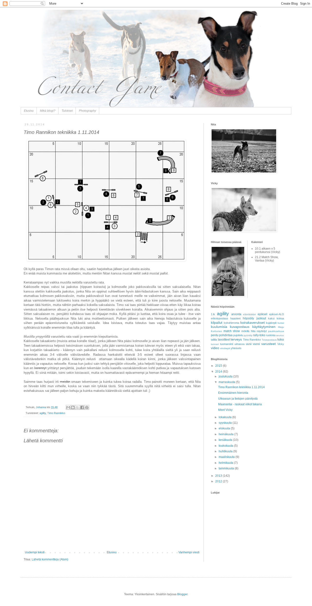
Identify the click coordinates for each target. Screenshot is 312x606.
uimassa (239, 344)
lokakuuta (225, 417)
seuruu (280, 335)
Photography (87, 110)
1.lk (213, 314)
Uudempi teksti (35, 552)
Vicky (280, 344)
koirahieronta (231, 322)
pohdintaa (226, 335)
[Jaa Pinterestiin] (86, 407)
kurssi (281, 323)
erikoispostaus (219, 318)
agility (42, 413)
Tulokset (67, 110)
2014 (219, 371)
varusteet (268, 344)
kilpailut (216, 322)
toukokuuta (226, 445)
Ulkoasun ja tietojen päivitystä (238, 398)
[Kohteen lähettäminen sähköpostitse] (68, 407)
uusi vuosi (253, 344)
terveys (236, 339)
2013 (219, 475)
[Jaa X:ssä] (77, 407)
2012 (219, 481)
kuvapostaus (239, 327)
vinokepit (225, 348)
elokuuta (225, 428)
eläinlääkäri (249, 314)
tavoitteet (224, 339)
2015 (219, 365)
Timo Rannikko (56, 413)
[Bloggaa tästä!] (72, 407)
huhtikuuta (226, 451)
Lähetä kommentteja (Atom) (50, 559)
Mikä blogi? (47, 110)
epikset (262, 314)
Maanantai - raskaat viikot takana (240, 404)
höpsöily (248, 318)
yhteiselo (236, 348)
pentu (214, 335)
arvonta (236, 314)
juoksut (261, 318)
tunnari (215, 344)
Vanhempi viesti (188, 552)
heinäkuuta (226, 434)
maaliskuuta (227, 457)
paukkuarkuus (276, 331)
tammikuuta (227, 468)
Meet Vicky (225, 410)
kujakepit (271, 322)
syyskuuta (226, 422)
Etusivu (29, 110)
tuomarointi (226, 344)
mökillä (245, 331)
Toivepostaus (269, 339)
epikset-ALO (276, 314)
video (215, 348)
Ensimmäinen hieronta (233, 392)
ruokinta (270, 335)
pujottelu (238, 335)
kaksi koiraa (276, 318)
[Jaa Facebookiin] (82, 407)
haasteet (235, 318)
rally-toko (259, 335)
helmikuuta (226, 463)
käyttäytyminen (263, 327)
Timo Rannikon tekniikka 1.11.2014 (241, 387)
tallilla (214, 339)
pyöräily (248, 335)
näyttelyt (262, 331)
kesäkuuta (226, 440)
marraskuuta (227, 382)
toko (280, 339)
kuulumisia (219, 327)
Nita (253, 331)
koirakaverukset (252, 322)
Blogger (182, 594)
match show (232, 331)
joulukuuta (226, 376)
